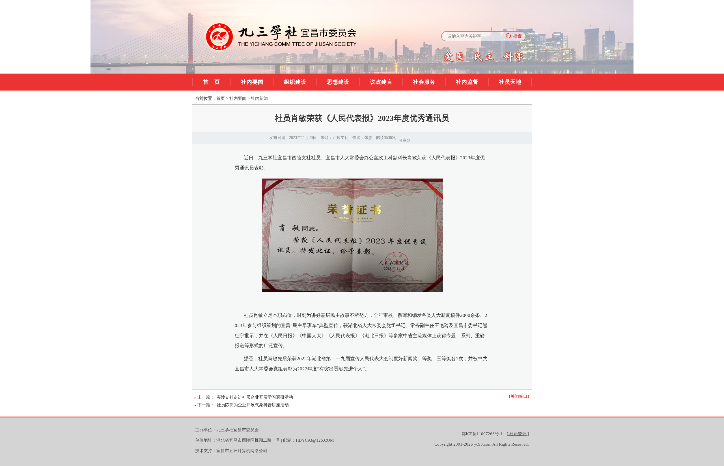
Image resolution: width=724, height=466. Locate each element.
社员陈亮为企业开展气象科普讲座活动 (253, 405)
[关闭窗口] (519, 396)
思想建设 (338, 82)
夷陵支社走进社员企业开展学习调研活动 (255, 397)
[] (518, 433)
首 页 (211, 82)
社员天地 (510, 82)
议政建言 (381, 82)
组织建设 (295, 82)
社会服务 (424, 82)
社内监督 (467, 82)
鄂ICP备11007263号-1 (482, 433)
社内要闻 (252, 82)
